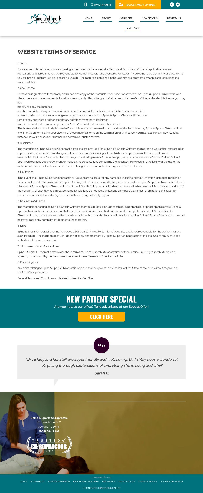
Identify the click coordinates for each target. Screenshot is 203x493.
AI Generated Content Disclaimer (101, 488)
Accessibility (37, 481)
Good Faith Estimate (172, 481)
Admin (23, 481)
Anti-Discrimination (59, 481)
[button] (101, 317)
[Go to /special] (138, 4)
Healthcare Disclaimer (86, 481)
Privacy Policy (127, 481)
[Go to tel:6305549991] (98, 5)
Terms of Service (147, 481)
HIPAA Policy (108, 481)
